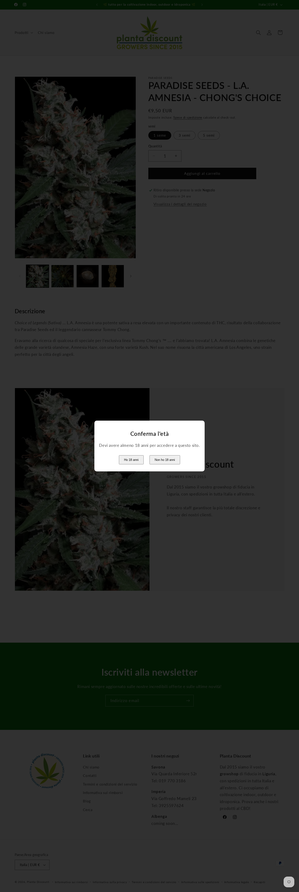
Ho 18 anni (131, 460)
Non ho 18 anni (165, 460)
